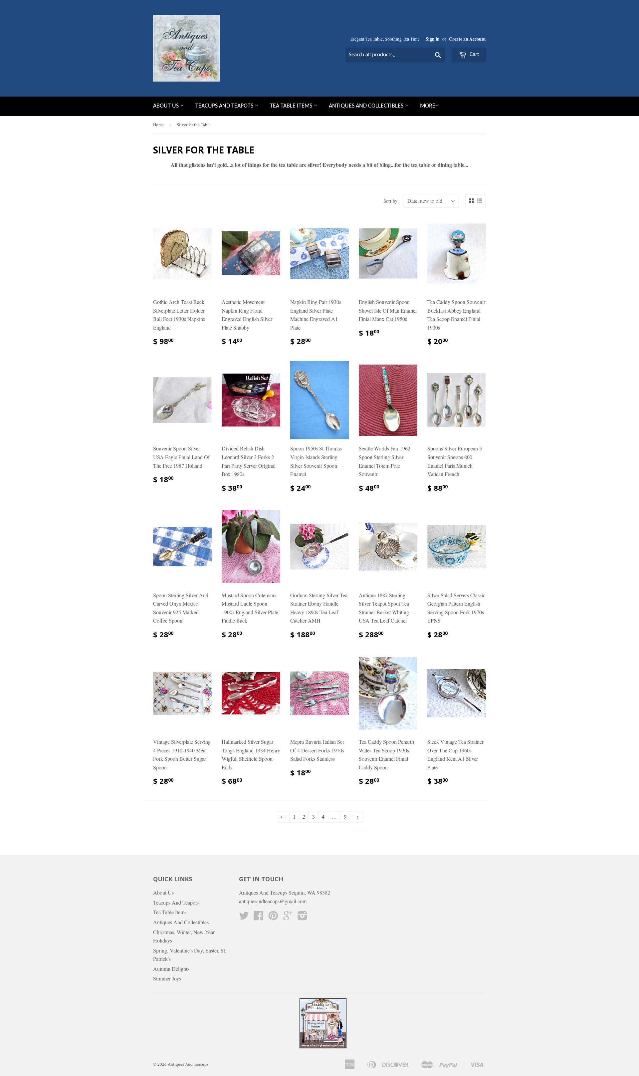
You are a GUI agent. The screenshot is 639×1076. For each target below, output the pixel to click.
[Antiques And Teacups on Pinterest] (273, 917)
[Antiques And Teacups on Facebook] (259, 917)
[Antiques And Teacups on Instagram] (303, 917)
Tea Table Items (292, 106)
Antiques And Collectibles (367, 106)
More (427, 106)
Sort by (390, 201)
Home (158, 125)
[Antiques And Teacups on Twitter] (244, 917)
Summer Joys (167, 978)
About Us (166, 106)
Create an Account (467, 39)
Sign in (433, 39)
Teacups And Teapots (225, 106)
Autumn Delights (171, 968)
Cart (473, 54)
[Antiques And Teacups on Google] (288, 917)
